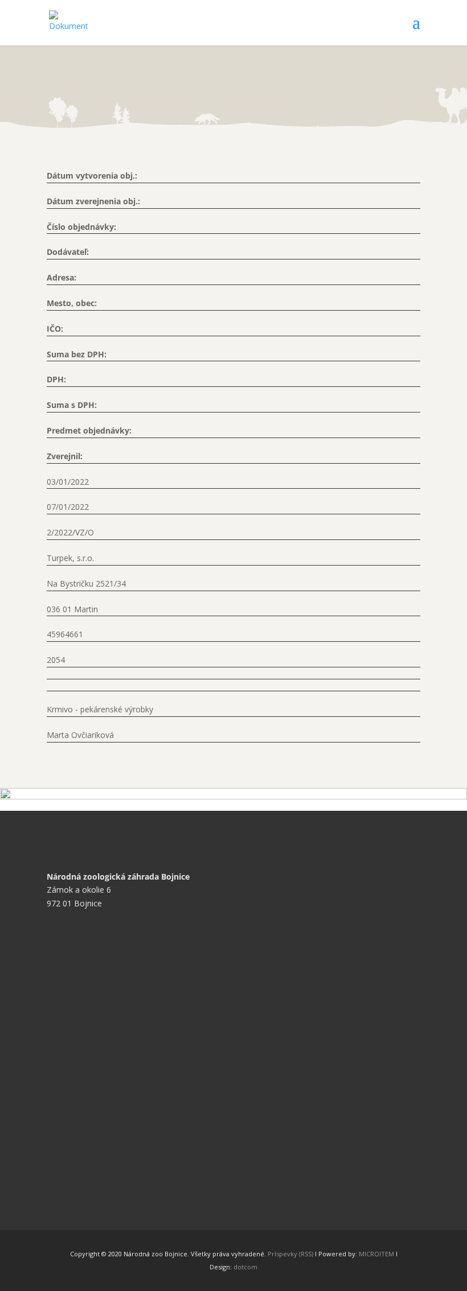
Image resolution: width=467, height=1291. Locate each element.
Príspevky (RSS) (290, 1253)
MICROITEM (376, 1253)
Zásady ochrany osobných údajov (117, 1032)
